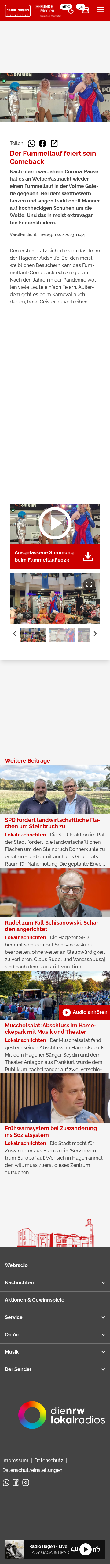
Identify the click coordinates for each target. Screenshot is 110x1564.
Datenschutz (49, 1460)
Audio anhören (85, 1012)
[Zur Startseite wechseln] (18, 10)
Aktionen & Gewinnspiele (34, 1300)
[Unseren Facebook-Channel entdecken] (16, 1482)
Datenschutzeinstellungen (32, 1470)
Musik (12, 1352)
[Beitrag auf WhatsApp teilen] (31, 143)
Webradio (16, 1265)
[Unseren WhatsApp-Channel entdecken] (6, 1482)
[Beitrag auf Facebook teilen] (42, 143)
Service (14, 1317)
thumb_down (74, 1549)
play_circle (85, 1549)
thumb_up (96, 1549)
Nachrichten (19, 1282)
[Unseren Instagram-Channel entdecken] (25, 1482)
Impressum (15, 1460)
